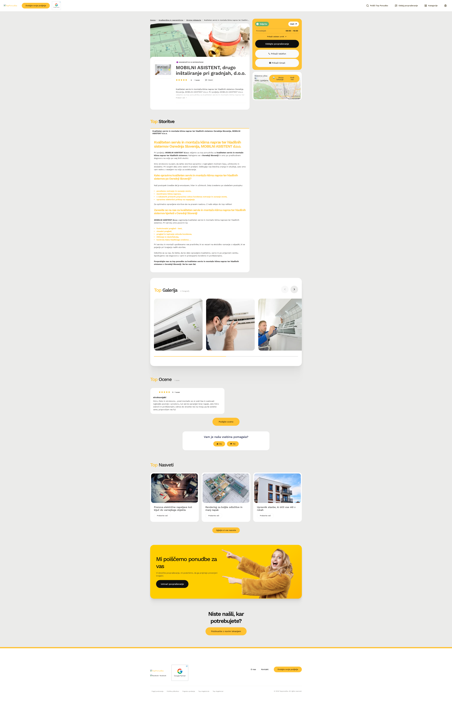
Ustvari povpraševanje (172, 584)
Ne (234, 444)
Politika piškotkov (173, 691)
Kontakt (264, 669)
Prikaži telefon (278, 54)
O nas (253, 669)
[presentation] (285, 289)
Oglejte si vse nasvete (226, 530)
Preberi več (181, 98)
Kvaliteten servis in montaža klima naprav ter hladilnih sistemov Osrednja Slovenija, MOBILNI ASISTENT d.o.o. (196, 132)
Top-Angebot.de (203, 691)
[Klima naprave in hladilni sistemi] (178, 325)
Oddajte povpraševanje (277, 44)
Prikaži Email (278, 63)
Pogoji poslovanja (157, 691)
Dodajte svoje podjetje (36, 5)
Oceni (210, 80)
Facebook (163, 675)
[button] (190, 356)
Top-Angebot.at (218, 691)
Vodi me (292, 79)
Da (220, 444)
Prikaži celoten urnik (276, 37)
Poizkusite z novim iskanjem (226, 631)
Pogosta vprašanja (188, 691)
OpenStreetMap (284, 96)
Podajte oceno (226, 421)
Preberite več (162, 516)
